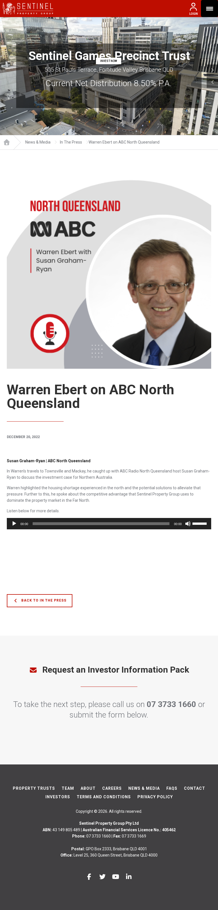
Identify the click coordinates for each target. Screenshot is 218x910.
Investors (57, 797)
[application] (109, 523)
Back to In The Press (43, 600)
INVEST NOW (108, 61)
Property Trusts (34, 788)
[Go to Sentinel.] (6, 142)
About (88, 788)
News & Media (144, 788)
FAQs (171, 788)
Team (68, 788)
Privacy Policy (155, 797)
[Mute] (188, 523)
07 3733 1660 (171, 704)
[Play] (14, 523)
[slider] (200, 523)
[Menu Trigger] (209, 8)
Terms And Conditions (104, 797)
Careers (112, 788)
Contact (194, 788)
